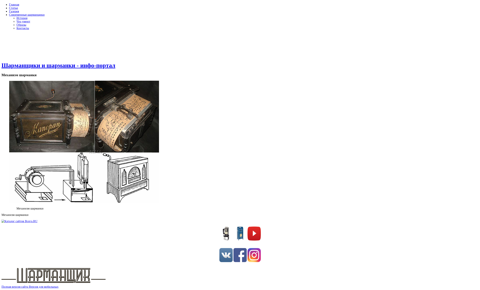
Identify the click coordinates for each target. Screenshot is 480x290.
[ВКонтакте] (226, 261)
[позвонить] (226, 239)
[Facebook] (240, 261)
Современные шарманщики (27, 14)
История (21, 18)
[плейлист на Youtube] (254, 239)
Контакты (22, 28)
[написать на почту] (240, 239)
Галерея (14, 11)
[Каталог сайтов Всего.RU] (20, 221)
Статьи (13, 8)
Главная (14, 4)
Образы (21, 24)
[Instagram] (254, 261)
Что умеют (23, 21)
